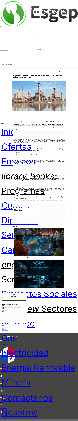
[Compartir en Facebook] (12, 207)
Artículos (6, 64)
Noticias (3, 64)
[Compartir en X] (12, 209)
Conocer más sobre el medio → (19, 212)
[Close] (0, 26)
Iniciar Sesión (40, 39)
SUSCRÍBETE (14, 300)
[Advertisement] (39, 219)
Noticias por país (10, 64)
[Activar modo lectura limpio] (62, 71)
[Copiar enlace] (12, 213)
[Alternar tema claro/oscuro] (64, 71)
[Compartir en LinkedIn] (12, 210)
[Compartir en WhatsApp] (12, 212)
